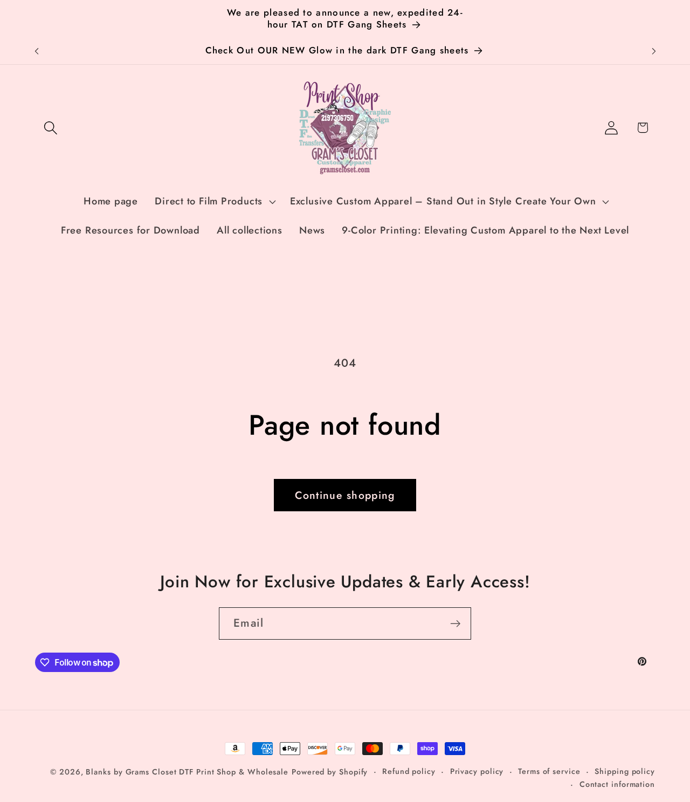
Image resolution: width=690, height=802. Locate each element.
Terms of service (549, 771)
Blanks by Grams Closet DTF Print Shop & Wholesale (187, 771)
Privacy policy (477, 771)
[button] (50, 127)
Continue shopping (345, 495)
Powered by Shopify (330, 771)
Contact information (617, 784)
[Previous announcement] (37, 51)
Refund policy (409, 771)
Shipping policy (625, 771)
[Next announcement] (654, 51)
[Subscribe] (455, 623)
